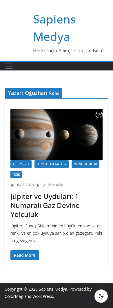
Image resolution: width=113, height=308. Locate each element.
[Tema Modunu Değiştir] (101, 296)
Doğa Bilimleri (85, 164)
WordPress (42, 296)
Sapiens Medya (53, 289)
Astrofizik (21, 164)
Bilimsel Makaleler (51, 164)
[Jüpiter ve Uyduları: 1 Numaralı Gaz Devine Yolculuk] (56, 134)
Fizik (16, 175)
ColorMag (14, 296)
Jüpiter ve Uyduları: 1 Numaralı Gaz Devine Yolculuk (45, 205)
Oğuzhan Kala (52, 184)
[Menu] (9, 66)
